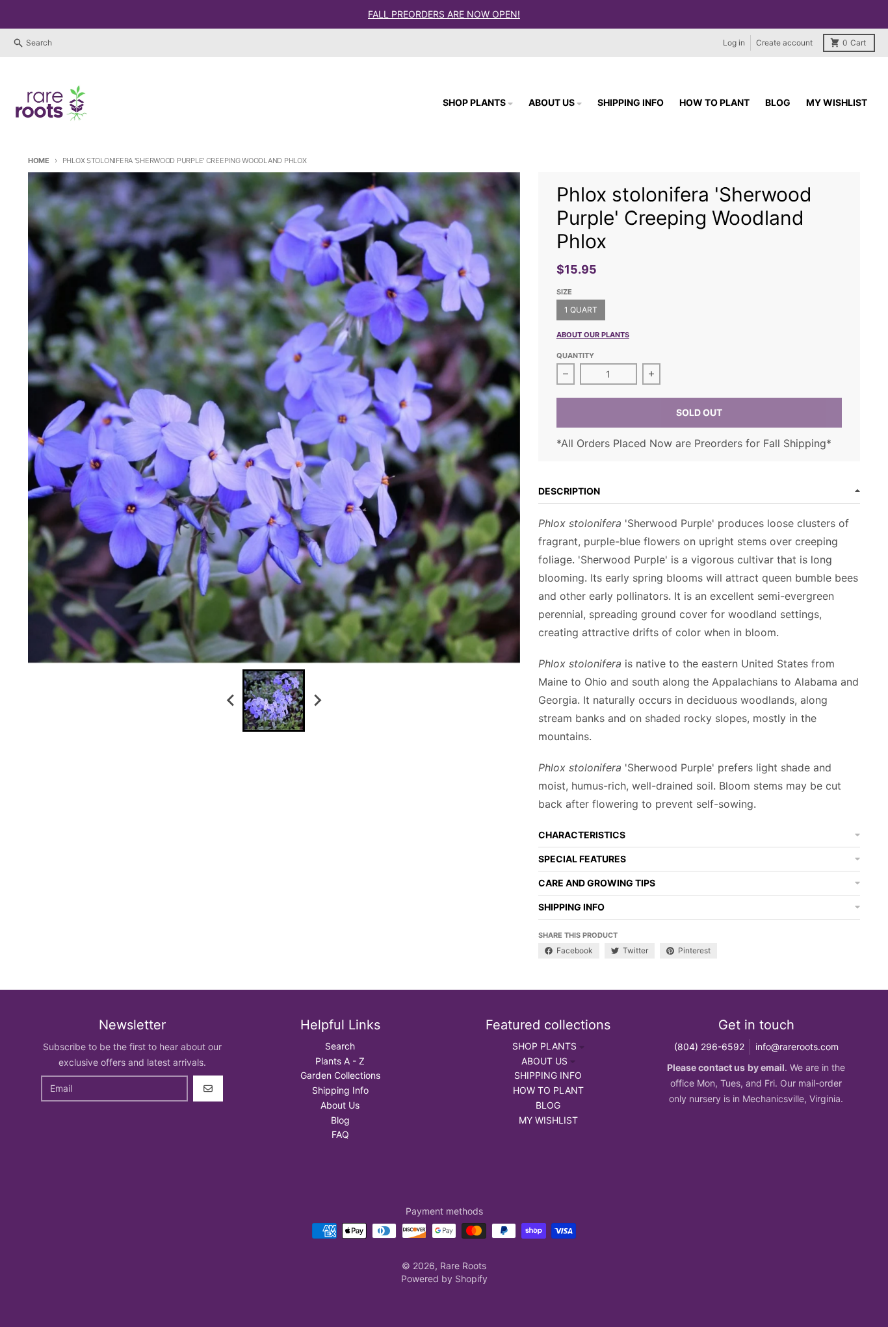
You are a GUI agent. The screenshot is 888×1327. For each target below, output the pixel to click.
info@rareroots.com (797, 1046)
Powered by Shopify (444, 1278)
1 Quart (580, 310)
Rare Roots (463, 1265)
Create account (784, 42)
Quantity (575, 355)
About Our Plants (592, 334)
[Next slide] (316, 701)
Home (38, 160)
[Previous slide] (231, 701)
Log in (734, 42)
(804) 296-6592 (709, 1046)
